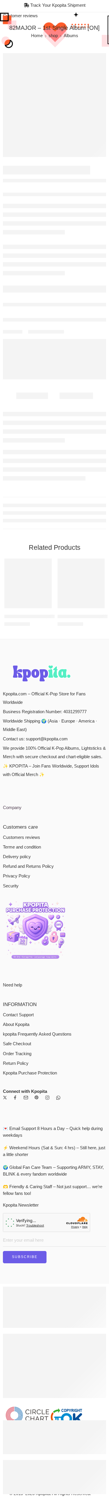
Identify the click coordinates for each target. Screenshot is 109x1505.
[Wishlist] (46, 564)
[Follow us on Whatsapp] (58, 1097)
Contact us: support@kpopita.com (35, 739)
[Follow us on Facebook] (15, 1097)
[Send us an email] (25, 1097)
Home (37, 35)
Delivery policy (17, 856)
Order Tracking (17, 1053)
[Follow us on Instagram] (47, 1097)
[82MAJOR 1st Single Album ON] (54, 105)
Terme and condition (22, 847)
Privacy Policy (16, 876)
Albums (71, 35)
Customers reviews (21, 837)
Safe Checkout (17, 1043)
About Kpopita (16, 1024)
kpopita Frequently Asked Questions (37, 1034)
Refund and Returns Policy (28, 866)
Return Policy (15, 1063)
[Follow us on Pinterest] (36, 1097)
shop (53, 35)
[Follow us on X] (5, 1098)
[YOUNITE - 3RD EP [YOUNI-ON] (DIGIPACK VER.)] (81, 583)
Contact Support (18, 1014)
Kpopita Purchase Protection (30, 1073)
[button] (43, 607)
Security (11, 886)
